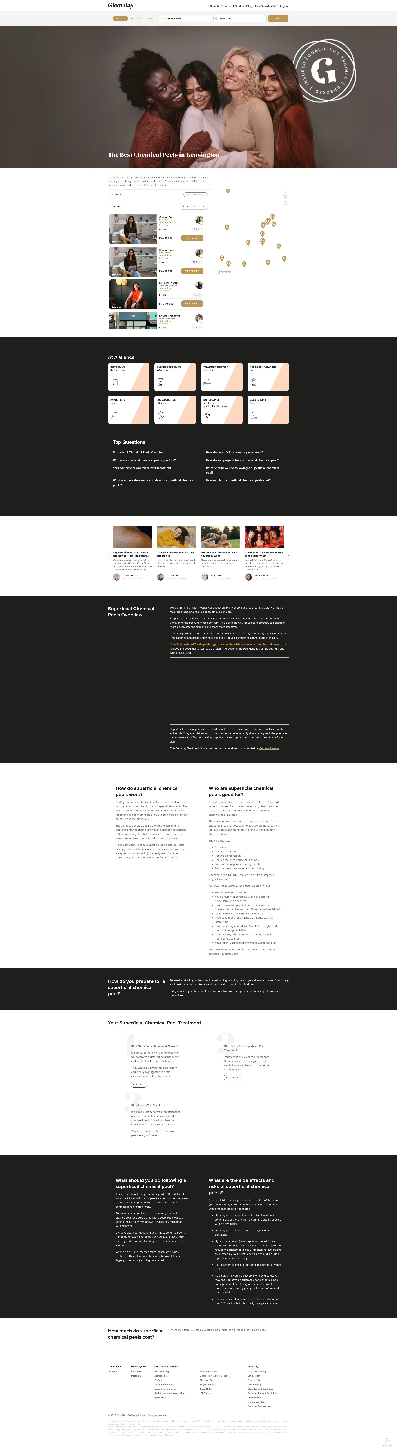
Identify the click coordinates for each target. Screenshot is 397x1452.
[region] (252, 232)
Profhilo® (158, 1361)
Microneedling (161, 1353)
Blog (249, 6)
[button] (133, 229)
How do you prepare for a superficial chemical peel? (242, 460)
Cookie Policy (254, 1366)
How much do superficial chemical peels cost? (238, 480)
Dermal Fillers (161, 1357)
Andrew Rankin (269, 730)
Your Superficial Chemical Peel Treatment (142, 468)
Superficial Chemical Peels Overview (138, 452)
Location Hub (254, 1379)
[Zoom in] (285, 193)
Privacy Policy (254, 1361)
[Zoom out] (285, 197)
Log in (284, 6)
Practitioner (136, 18)
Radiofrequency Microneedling (169, 1374)
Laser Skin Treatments (165, 1370)
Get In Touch (254, 1357)
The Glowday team (257, 1383)
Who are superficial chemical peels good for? (144, 460)
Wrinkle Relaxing (208, 1353)
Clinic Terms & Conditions (260, 1370)
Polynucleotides (208, 1366)
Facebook (136, 1353)
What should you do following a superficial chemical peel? (242, 470)
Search (214, 6)
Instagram (113, 1353)
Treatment (120, 18)
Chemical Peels (207, 1361)
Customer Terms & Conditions (262, 1374)
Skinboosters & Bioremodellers (215, 1357)
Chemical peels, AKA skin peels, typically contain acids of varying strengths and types (225, 644)
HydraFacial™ (160, 1379)
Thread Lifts (206, 1370)
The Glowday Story (257, 1353)
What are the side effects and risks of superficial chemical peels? (153, 483)
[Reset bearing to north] (285, 202)
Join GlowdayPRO (266, 6)
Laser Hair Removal (164, 1366)
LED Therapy (206, 1374)
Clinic (150, 18)
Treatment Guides (232, 6)
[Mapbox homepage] (224, 272)
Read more (139, 1066)
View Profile (192, 238)
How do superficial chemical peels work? (234, 452)
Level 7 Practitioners (195, 195)
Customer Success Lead (259, 1387)
